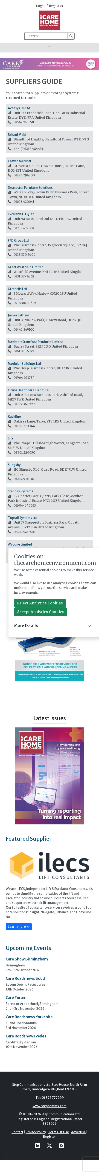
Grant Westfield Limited (26, 267)
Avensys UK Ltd (19, 108)
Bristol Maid (17, 135)
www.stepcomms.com (50, 1106)
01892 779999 (53, 1098)
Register (56, 6)
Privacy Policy (36, 1132)
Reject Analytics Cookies (40, 603)
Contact (17, 1132)
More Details (26, 625)
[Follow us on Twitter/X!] (49, 1145)
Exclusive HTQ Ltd (21, 214)
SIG (10, 438)
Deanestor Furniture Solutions (30, 188)
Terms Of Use (58, 1132)
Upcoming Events (28, 948)
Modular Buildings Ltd (24, 364)
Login (41, 6)
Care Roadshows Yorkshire (29, 1017)
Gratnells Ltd (17, 289)
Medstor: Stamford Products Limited (35, 342)
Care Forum (16, 997)
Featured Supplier (29, 838)
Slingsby (14, 465)
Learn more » (19, 926)
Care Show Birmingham (27, 959)
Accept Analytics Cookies (40, 611)
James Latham (18, 315)
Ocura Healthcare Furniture (28, 390)
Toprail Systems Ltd (22, 518)
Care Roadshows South (26, 978)
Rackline (14, 417)
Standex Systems (20, 491)
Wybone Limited (20, 544)
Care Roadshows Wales (26, 1036)
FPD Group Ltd (18, 241)
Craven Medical (19, 161)
